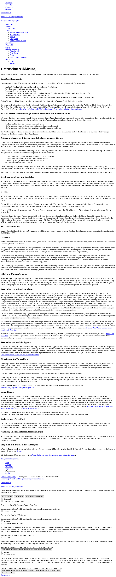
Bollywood (14, 39)
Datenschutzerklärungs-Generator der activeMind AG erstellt (53, 455)
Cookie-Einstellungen (8, 477)
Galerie (8, 59)
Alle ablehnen (19, 496)
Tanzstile (8, 30)
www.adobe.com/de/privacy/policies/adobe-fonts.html (20, 355)
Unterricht (9, 45)
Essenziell (7, 499)
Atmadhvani (14, 51)
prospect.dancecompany (18, 57)
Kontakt (19, 451)
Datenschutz (5, 575)
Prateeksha (14, 53)
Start (7, 463)
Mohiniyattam (15, 35)
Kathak (12, 37)
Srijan (12, 55)
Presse (7, 47)
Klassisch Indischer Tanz (19, 33)
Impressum (9, 469)
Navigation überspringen (10, 20)
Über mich (9, 24)
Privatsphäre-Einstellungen (34, 496)
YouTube (7, 538)
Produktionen (10, 28)
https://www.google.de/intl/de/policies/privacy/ (17, 387)
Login (7, 473)
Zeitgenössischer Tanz (18, 41)
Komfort (7, 521)
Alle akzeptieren (7, 496)
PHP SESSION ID (10, 511)
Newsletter (9, 467)
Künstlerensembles (12, 49)
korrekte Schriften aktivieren (14, 523)
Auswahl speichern (8, 573)
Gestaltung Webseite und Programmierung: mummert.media (22, 479)
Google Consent (9, 554)
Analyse (6, 552)
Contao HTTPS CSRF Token (14, 501)
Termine (8, 26)
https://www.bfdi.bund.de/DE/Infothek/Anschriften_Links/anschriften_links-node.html (51, 109)
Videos (12, 63)
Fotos (12, 61)
